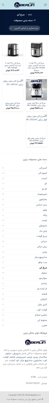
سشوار (44, 273)
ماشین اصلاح (41, 315)
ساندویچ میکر (41, 257)
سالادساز (43, 357)
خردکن (44, 241)
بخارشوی (43, 199)
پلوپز (45, 210)
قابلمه (44, 294)
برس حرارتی (41, 204)
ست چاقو (42, 262)
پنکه (45, 215)
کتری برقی (42, 304)
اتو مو (44, 189)
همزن (44, 325)
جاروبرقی (43, 225)
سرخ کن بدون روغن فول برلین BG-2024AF (36, 139)
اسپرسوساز (42, 194)
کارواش (43, 299)
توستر (44, 220)
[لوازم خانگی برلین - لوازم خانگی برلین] (24, 4)
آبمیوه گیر (43, 173)
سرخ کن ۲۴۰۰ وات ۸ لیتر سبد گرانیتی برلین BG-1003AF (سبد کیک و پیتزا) (36, 67)
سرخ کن (43, 267)
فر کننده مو (42, 288)
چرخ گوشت (41, 236)
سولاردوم (43, 278)
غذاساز (44, 283)
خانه (30, 14)
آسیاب (44, 178)
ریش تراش (42, 246)
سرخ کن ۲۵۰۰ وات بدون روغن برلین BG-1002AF (36, 104)
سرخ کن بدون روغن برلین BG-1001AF (12, 104)
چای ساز (43, 231)
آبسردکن (43, 168)
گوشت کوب (42, 310)
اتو (46, 183)
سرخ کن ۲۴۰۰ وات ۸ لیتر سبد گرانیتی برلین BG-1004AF (12, 65)
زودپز (44, 252)
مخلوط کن (42, 320)
